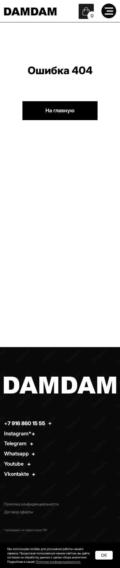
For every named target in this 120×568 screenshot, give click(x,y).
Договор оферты (18, 512)
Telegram (15, 443)
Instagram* (17, 433)
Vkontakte (16, 474)
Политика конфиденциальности (31, 504)
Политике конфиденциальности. (58, 561)
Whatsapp (16, 454)
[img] (109, 11)
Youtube (14, 464)
